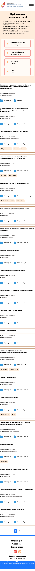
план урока (12, 175)
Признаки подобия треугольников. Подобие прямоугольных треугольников (15, 423)
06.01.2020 (12, 494)
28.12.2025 (12, 116)
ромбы (17, 149)
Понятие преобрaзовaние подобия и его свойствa (16, 489)
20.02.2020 (12, 474)
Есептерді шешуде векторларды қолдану (14, 469)
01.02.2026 (12, 93)
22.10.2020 (12, 315)
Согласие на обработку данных (8, 561)
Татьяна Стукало (9, 359)
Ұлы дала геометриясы (8, 330)
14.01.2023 (12, 188)
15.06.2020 (12, 357)
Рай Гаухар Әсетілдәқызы (11, 138)
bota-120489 (7, 476)
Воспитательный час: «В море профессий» (14, 183)
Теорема (4, 461)
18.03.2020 (12, 429)
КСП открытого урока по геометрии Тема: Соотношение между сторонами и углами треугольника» (14, 109)
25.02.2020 (12, 449)
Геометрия (7, 100)
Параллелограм (6, 149)
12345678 (6, 257)
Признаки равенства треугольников (12, 270)
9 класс (4, 175)
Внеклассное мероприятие (26, 196)
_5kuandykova (8, 337)
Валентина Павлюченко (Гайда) (13, 496)
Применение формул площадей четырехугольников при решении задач (13, 351)
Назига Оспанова (9, 516)
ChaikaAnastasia (8, 190)
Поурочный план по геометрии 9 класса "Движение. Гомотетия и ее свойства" (13, 157)
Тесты (19, 323)
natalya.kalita (8, 384)
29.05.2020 (12, 402)
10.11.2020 (11, 255)
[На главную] (12, 5)
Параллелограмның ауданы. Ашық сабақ (14, 131)
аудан (24, 149)
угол (14, 414)
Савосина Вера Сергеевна (11, 431)
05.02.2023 (12, 163)
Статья (19, 100)
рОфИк (6, 215)
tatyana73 (7, 118)
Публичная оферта (20, 561)
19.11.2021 (11, 213)
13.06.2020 (12, 382)
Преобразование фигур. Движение (12, 509)
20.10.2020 (12, 335)
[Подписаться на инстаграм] (15, 551)
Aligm (5, 297)
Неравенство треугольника (9, 250)
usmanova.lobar (8, 237)
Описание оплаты (30, 561)
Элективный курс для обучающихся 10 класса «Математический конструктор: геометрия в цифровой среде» (15, 86)
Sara (5, 317)
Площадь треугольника (8, 377)
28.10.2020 (12, 295)
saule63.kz (7, 404)
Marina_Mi (7, 165)
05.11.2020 (12, 275)
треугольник (5, 414)
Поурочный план (22, 124)
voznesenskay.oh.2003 (10, 451)
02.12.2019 (12, 514)
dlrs (5, 277)
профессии (20, 200)
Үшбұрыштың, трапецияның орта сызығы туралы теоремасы (17, 229)
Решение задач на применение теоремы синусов (16, 290)
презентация (14, 369)
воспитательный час (8, 200)
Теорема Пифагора (6, 444)
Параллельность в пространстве (11, 310)
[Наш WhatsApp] (19, 551)
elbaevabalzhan (8, 95)
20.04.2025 (12, 136)
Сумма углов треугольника (9, 397)
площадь (4, 369)
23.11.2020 (12, 235)
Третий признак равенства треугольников (14, 208)
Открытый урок (22, 144)
